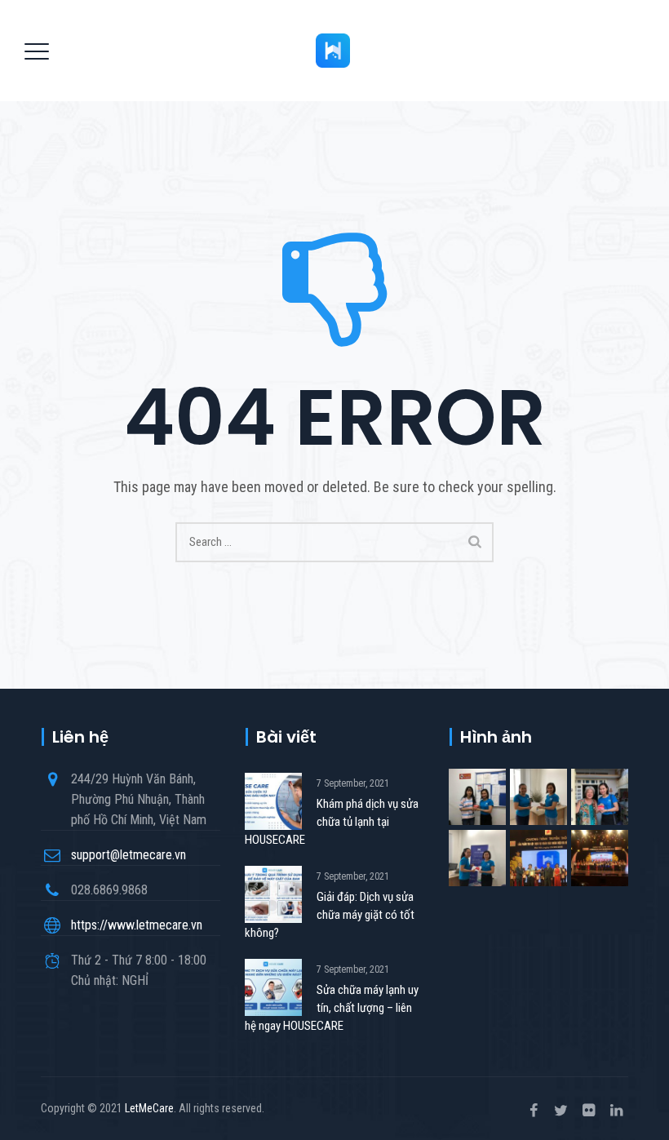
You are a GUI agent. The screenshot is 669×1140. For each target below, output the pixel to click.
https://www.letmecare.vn (136, 925)
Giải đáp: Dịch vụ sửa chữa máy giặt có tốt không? (329, 914)
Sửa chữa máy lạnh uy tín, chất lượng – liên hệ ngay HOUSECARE (332, 1008)
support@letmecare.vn (128, 855)
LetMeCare (149, 1108)
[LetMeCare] (333, 50)
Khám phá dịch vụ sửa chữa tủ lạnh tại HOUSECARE (332, 821)
